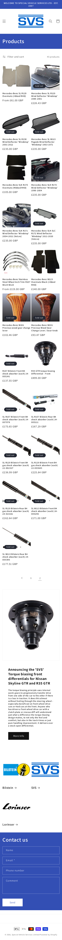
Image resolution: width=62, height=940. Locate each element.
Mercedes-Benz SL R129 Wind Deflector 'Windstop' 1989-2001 (44, 96)
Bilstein (7, 788)
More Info (18, 735)
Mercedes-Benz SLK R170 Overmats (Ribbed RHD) (15, 186)
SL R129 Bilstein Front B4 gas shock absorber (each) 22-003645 (44, 465)
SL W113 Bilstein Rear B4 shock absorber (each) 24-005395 (15, 557)
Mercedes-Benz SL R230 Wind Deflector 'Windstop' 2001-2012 (15, 142)
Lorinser (8, 824)
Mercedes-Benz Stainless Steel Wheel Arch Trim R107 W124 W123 (16, 282)
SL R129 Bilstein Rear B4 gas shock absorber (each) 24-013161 (15, 511)
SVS (33, 788)
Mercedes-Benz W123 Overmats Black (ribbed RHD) (43, 282)
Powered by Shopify (48, 934)
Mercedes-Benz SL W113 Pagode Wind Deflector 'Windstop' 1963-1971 (43, 142)
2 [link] (40, 578)
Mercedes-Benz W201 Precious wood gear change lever (16, 328)
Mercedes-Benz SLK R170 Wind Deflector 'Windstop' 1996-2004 (44, 187)
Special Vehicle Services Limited (26, 934)
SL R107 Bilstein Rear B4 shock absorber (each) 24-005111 (44, 419)
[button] (4, 21)
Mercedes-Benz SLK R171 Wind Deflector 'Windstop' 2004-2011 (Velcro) (15, 233)
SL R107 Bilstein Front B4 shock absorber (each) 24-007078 (15, 419)
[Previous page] (22, 578)
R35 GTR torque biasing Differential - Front (43, 372)
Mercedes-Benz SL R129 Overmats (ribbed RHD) (14, 94)
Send (13, 902)
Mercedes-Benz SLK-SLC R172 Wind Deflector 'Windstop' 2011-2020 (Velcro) (43, 234)
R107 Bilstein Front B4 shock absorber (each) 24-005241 (15, 374)
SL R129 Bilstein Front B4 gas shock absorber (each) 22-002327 (15, 465)
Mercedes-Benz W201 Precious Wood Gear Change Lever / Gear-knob (44, 328)
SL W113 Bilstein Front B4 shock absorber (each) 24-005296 (44, 511)
